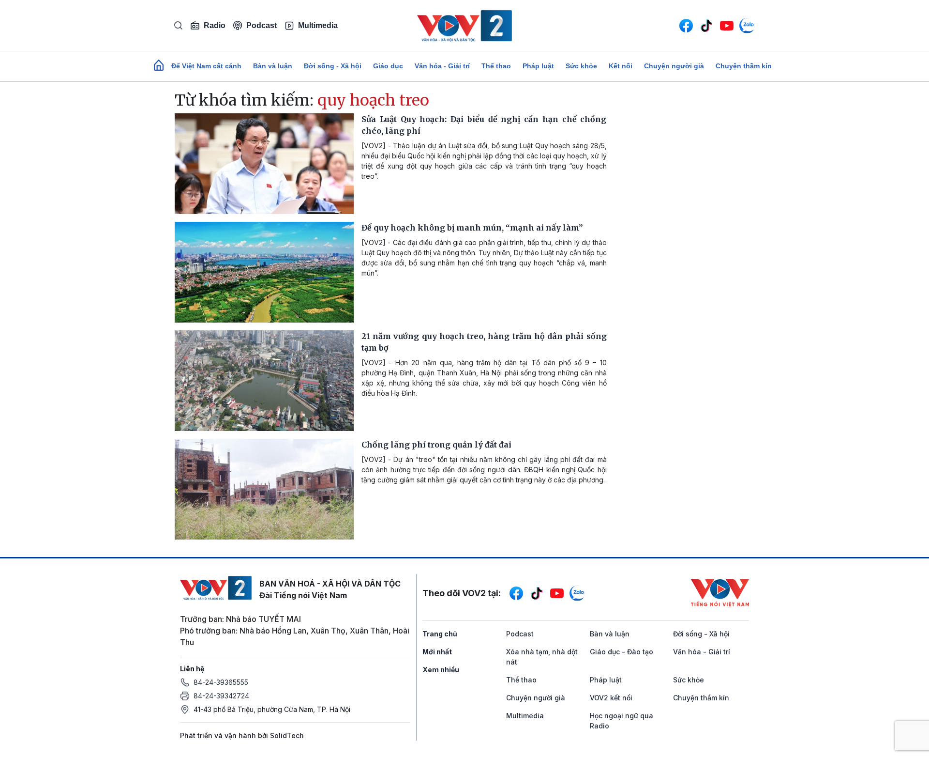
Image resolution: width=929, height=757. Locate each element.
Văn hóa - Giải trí (442, 66)
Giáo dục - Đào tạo (621, 652)
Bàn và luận (272, 66)
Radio (214, 25)
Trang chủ (439, 634)
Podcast (261, 25)
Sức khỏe (581, 66)
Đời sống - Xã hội (332, 66)
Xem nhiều (440, 669)
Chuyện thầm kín (744, 66)
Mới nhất (437, 652)
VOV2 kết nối (611, 698)
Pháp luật (538, 66)
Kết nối (620, 66)
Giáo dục (388, 66)
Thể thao (496, 66)
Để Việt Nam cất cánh (206, 66)
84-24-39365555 (221, 682)
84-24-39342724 (221, 696)
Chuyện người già (674, 66)
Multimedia (318, 25)
